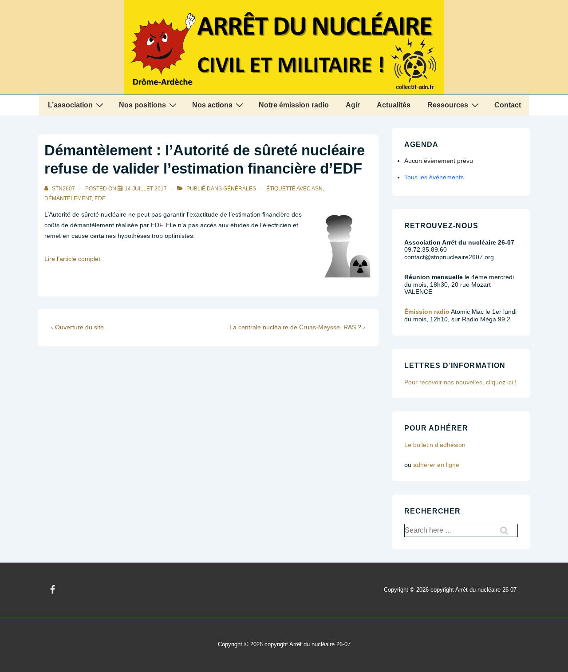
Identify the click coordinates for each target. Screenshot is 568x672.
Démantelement (68, 198)
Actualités (393, 105)
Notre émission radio (294, 105)
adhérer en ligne (436, 464)
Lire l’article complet (72, 258)
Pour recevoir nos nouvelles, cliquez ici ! (460, 382)
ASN (317, 189)
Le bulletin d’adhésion (434, 444)
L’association (70, 105)
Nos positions (142, 105)
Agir (353, 105)
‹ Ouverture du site (77, 327)
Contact (507, 105)
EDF (100, 198)
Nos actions (212, 105)
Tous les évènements (434, 177)
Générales (239, 189)
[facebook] (52, 590)
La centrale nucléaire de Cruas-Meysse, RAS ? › (297, 327)
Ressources (447, 105)
